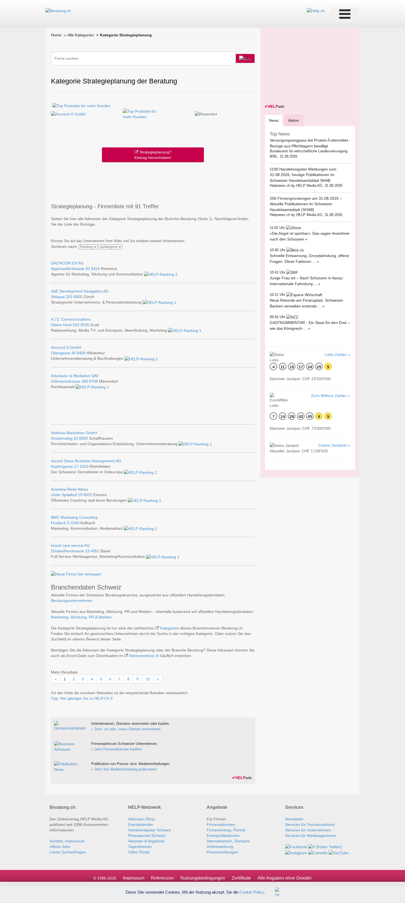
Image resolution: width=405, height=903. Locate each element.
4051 (95, 551)
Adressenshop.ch (144, 655)
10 (147, 679)
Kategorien (169, 628)
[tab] (273, 120)
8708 (93, 381)
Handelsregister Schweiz (149, 830)
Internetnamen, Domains (228, 841)
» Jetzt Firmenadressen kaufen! (116, 749)
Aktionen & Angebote (146, 841)
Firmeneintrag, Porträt (226, 830)
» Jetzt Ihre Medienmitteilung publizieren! (124, 769)
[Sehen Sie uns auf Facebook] (296, 846)
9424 (95, 268)
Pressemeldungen (222, 852)
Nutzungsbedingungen (202, 878)
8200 (83, 438)
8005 (78, 296)
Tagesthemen (140, 846)
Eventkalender (140, 824)
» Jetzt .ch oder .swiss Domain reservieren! (126, 729)
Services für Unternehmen (308, 830)
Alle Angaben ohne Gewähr (285, 878)
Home (56, 35)
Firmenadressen (221, 824)
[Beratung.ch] (58, 10)
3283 (75, 523)
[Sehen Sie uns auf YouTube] (339, 852)
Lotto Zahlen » (337, 354)
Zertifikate (241, 878)
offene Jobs (60, 846)
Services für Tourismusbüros (310, 824)
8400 (81, 353)
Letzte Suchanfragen (68, 852)
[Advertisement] (152, 181)
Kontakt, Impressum (67, 841)
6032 (87, 495)
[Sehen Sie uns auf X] (325, 846)
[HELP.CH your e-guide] (316, 10)
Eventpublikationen (223, 835)
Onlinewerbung (220, 846)
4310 (84, 466)
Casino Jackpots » (334, 445)
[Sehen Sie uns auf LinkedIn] (318, 852)
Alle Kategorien (81, 35)
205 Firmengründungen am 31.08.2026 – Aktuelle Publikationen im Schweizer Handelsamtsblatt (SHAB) (306, 204)
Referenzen (162, 878)
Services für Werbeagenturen (310, 835)
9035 (84, 325)
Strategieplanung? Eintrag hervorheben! (152, 155)
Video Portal (138, 852)
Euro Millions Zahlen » (330, 395)
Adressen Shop (141, 819)
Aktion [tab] (293, 120)
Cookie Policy (251, 892)
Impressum (133, 878)
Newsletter (294, 819)
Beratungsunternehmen (71, 600)
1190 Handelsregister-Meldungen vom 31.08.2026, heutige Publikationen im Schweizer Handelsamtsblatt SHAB (303, 175)
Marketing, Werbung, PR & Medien (81, 617)
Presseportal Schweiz (147, 835)
